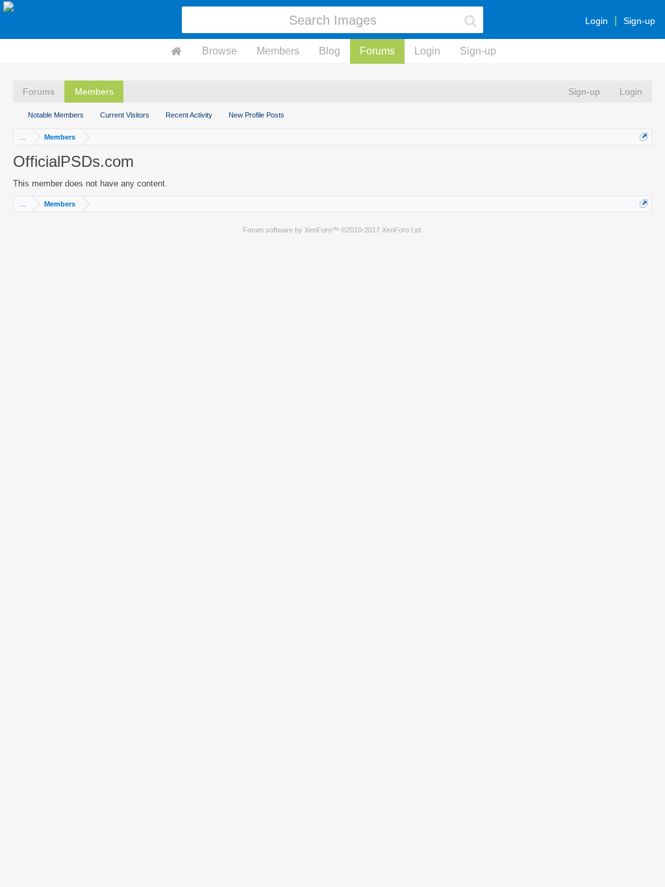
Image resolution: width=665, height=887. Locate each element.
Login (596, 21)
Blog (329, 50)
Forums (377, 50)
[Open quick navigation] (644, 136)
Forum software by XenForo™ (333, 230)
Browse (219, 50)
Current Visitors (124, 115)
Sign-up (639, 21)
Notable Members (56, 115)
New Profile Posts (256, 115)
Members (278, 50)
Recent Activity (189, 115)
